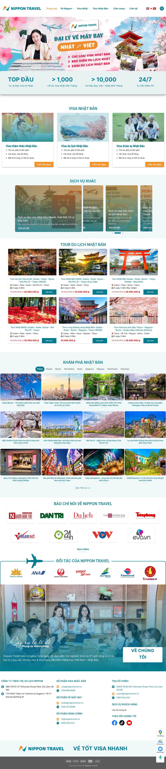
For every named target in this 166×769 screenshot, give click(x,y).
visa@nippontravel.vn (71, 686)
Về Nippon (66, 8)
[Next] (155, 210)
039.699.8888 (68, 690)
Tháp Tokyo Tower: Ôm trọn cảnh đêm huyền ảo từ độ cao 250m (62, 404)
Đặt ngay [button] (49, 292)
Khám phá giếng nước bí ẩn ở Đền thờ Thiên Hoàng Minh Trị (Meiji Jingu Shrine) (104, 404)
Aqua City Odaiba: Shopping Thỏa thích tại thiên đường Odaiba (20, 479)
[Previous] (80, 210)
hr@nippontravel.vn (70, 719)
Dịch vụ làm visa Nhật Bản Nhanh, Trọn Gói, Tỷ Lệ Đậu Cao (46, 219)
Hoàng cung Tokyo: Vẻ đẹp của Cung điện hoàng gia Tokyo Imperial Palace (145, 404)
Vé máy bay (160, 744)
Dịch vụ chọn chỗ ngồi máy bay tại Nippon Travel (134, 211)
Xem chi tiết (23, 228)
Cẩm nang (119, 8)
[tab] (39, 369)
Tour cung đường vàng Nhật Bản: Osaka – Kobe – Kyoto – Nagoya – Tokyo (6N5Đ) (82, 328)
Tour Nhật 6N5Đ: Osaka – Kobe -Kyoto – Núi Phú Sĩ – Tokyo (32, 328)
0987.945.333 (68, 723)
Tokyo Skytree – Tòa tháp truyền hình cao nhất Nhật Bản (21, 404)
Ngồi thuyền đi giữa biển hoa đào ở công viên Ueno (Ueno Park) (20, 442)
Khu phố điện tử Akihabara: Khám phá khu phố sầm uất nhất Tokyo (62, 479)
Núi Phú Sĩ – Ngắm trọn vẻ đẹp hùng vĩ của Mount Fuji (103, 442)
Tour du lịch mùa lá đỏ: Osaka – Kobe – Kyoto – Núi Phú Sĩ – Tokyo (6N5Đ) (32, 280)
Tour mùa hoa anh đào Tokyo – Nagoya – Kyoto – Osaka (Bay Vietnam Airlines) (134, 328)
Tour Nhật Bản (100, 8)
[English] (148, 8)
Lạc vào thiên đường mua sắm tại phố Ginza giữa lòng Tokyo (145, 442)
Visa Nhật (82, 8)
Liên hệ (133, 8)
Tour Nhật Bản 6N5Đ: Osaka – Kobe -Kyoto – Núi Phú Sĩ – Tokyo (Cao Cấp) (83, 280)
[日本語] (151, 8)
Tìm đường (160, 736)
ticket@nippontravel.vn (72, 703)
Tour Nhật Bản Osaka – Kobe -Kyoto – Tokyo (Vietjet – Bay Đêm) (133, 280)
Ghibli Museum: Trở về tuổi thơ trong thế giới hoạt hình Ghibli (145, 479)
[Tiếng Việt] (154, 8)
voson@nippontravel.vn (127, 693)
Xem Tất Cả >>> (83, 488)
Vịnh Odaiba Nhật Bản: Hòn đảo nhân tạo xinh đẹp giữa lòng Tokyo (62, 442)
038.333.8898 (68, 707)
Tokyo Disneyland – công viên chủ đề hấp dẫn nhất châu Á (103, 479)
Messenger (160, 752)
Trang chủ (51, 8)
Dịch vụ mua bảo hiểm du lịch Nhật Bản (99, 212)
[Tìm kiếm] (162, 8)
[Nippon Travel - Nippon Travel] (22, 8)
